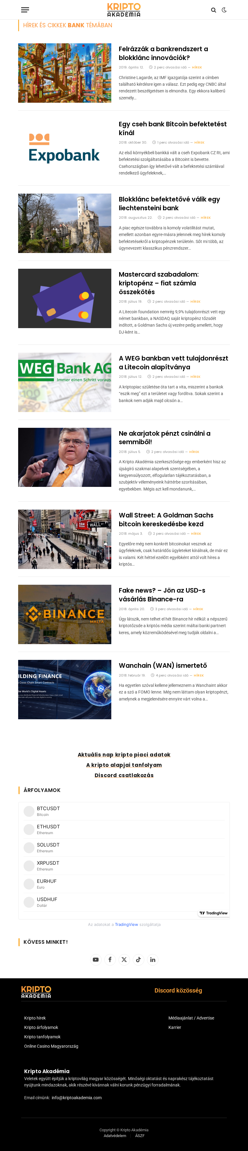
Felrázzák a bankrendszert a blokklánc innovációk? (163, 53)
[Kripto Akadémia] (124, 10)
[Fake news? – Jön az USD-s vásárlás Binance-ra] (64, 614)
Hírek (197, 67)
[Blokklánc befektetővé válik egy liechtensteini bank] (64, 223)
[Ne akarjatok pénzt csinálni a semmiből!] (64, 457)
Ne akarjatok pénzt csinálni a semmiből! (164, 438)
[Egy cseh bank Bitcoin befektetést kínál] (64, 148)
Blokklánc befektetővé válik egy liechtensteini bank (169, 203)
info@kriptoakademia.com (77, 1097)
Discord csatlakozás (124, 775)
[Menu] (25, 10)
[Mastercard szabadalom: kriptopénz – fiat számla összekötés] (64, 298)
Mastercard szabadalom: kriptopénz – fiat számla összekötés (159, 283)
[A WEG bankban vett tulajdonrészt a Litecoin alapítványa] (64, 382)
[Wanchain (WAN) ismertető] (64, 689)
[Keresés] (213, 10)
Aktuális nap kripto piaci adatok (124, 754)
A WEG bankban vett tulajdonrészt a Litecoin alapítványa (173, 362)
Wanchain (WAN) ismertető (163, 665)
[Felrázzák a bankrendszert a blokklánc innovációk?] (64, 73)
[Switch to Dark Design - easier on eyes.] (223, 10)
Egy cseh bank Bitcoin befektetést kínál (173, 128)
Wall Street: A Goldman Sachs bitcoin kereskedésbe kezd (166, 519)
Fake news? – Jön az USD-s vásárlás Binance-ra (162, 595)
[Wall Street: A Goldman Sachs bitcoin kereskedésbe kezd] (64, 539)
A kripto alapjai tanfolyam (124, 765)
